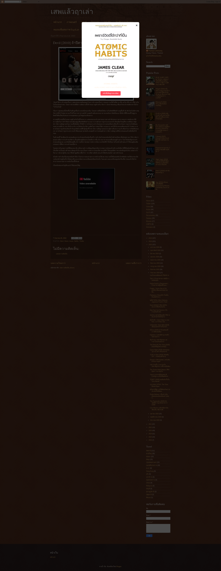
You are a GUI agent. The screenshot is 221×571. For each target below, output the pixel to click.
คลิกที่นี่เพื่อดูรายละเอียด (110, 93)
